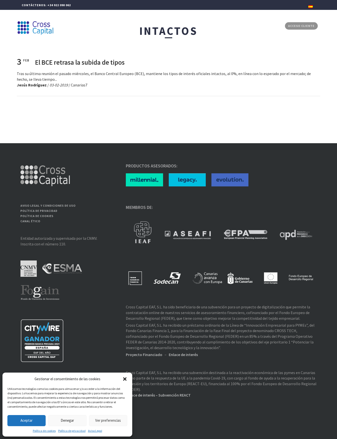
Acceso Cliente (301, 26)
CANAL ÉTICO (30, 221)
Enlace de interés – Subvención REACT (158, 395)
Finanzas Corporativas (167, 26)
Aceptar (26, 420)
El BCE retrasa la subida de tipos (80, 62)
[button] (124, 379)
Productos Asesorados (211, 26)
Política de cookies (44, 431)
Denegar (67, 420)
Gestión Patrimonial (124, 26)
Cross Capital (89, 26)
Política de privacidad (72, 431)
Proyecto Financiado (144, 354)
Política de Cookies (37, 216)
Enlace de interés (183, 354)
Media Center (248, 26)
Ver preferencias (108, 420)
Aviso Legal (95, 431)
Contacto (273, 26)
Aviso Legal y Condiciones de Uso (48, 205)
